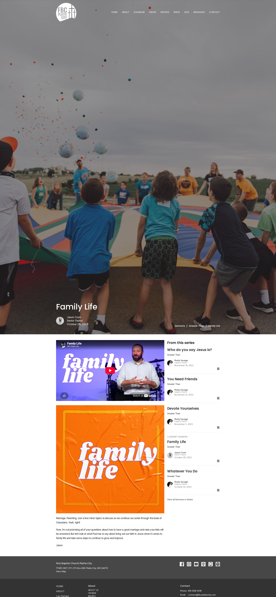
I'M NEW (92, 593)
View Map (61, 571)
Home (114, 12)
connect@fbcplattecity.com (202, 594)
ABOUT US (93, 590)
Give (186, 12)
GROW (152, 12)
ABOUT (125, 12)
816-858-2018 (195, 590)
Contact (214, 12)
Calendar (139, 12)
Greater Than (196, 326)
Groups (164, 12)
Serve (177, 12)
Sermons (180, 326)
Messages (199, 12)
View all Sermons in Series (180, 499)
